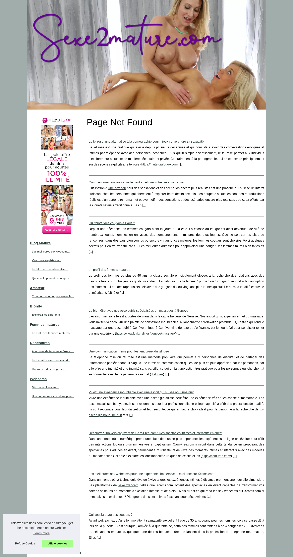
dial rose (157, 374)
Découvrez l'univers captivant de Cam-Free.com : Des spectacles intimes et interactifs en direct (155, 433)
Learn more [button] (41, 533)
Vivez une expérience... (46, 260)
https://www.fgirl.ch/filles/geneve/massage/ (146, 333)
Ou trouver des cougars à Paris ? (112, 223)
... (182, 164)
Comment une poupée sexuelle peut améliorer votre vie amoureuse (136, 182)
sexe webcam (128, 485)
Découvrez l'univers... (45, 387)
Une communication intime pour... (53, 396)
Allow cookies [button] (57, 543)
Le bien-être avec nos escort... (51, 360)
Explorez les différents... (47, 314)
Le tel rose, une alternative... (50, 269)
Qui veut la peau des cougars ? (111, 514)
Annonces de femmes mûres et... (53, 351)
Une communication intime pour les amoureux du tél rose (129, 351)
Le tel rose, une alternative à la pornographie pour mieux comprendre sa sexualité (146, 141)
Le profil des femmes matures (109, 269)
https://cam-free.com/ (216, 456)
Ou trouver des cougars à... (49, 369)
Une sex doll (117, 188)
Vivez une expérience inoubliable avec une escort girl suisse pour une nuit (141, 392)
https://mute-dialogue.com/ (159, 164)
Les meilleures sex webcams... (51, 251)
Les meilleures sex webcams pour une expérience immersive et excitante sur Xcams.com (151, 474)
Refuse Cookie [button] (25, 543)
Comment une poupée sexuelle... (53, 296)
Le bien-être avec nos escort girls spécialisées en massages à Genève (138, 310)
